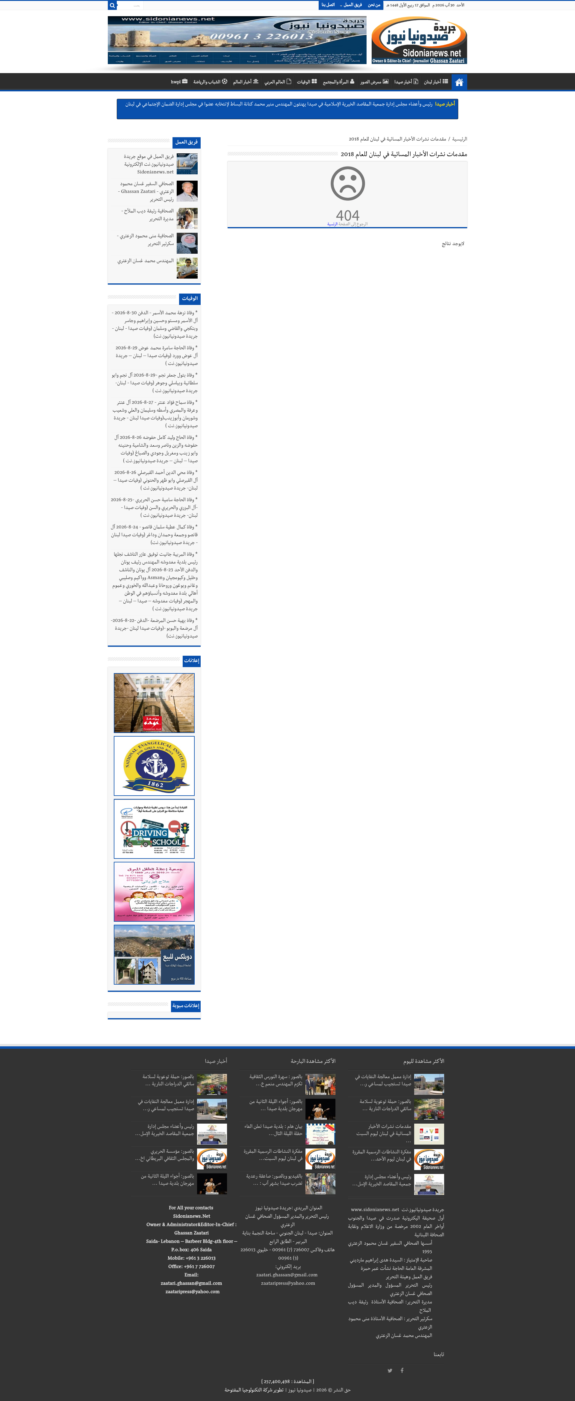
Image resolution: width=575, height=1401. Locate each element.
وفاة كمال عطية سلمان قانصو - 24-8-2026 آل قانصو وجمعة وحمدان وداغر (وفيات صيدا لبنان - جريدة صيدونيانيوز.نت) (154, 535)
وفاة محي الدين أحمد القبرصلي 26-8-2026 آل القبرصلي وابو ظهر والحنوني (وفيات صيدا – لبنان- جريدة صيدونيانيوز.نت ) (156, 481)
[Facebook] (402, 1371)
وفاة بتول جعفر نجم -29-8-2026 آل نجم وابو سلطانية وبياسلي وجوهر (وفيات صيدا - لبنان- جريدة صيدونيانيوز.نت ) (155, 384)
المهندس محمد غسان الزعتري (145, 262)
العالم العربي (274, 82)
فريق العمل (353, 5)
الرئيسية (459, 140)
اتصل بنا (328, 5)
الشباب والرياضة (206, 82)
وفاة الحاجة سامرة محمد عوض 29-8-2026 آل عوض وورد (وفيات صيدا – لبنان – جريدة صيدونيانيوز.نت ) (157, 356)
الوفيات (303, 82)
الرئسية (332, 224)
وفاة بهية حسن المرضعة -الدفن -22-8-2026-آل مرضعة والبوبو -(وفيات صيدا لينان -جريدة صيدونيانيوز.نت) (154, 629)
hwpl (176, 82)
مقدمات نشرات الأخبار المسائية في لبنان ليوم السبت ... (383, 1134)
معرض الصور (370, 82)
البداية (459, 82)
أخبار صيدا (403, 82)
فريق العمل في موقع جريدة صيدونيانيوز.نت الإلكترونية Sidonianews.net (149, 165)
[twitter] (390, 1371)
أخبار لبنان (432, 82)
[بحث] (112, 5)
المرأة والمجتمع (336, 82)
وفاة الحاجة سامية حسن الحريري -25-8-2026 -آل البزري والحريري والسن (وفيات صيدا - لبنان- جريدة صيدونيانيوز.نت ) (154, 508)
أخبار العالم (242, 82)
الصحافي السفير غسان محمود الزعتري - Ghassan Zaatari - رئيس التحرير (146, 192)
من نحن (374, 5)
